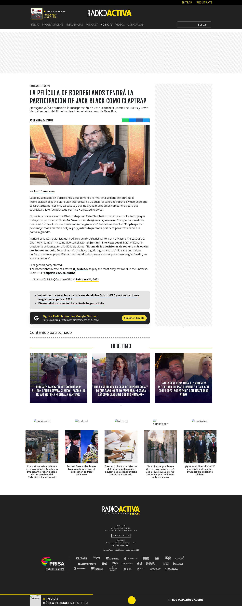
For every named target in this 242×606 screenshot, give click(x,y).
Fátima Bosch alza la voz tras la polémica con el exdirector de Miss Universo (81, 470)
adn (167, 558)
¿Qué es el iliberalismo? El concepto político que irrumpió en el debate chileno (200, 470)
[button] (46, 594)
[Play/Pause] (132, 600)
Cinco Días (128, 563)
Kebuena (176, 563)
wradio (115, 563)
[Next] (147, 600)
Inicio (35, 24)
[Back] (116, 600)
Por (41, 120)
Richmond (81, 568)
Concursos (135, 24)
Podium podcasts (113, 568)
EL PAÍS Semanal (153, 563)
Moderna (97, 568)
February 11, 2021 (87, 279)
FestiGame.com (44, 191)
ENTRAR (186, 2)
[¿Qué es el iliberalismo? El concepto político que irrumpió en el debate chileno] (200, 446)
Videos (120, 24)
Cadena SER (146, 558)
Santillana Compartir (132, 558)
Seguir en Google (134, 317)
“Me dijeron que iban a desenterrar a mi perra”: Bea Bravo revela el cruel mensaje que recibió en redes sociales (160, 472)
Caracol (179, 558)
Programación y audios (187, 599)
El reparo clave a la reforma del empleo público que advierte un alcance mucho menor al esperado (121, 470)
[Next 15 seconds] (140, 600)
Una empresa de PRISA (54, 561)
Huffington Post (88, 563)
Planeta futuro (165, 563)
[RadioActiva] (109, 13)
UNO (106, 563)
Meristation (172, 568)
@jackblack (80, 269)
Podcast (92, 24)
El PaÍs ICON (127, 568)
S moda (141, 568)
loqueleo (156, 568)
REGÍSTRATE (204, 2)
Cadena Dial (140, 563)
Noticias (106, 24)
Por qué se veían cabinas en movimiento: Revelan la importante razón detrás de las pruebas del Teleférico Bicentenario (42, 472)
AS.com (156, 558)
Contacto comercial (121, 535)
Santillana (114, 558)
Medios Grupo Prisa (54, 569)
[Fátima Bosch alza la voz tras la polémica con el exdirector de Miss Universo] (81, 446)
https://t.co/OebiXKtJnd (59, 273)
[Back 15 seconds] (124, 600)
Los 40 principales (99, 558)
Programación (52, 24)
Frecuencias (74, 24)
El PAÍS (83, 558)
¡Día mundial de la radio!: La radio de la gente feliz (71, 303)
